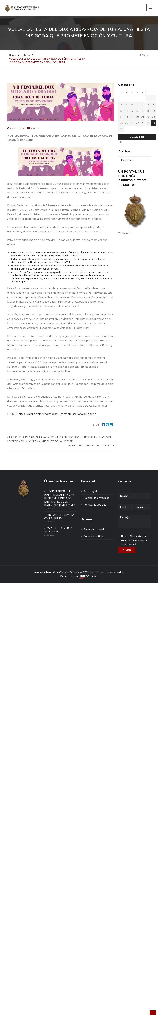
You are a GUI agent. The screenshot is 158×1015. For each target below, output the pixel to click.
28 (142, 123)
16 (153, 110)
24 (121, 123)
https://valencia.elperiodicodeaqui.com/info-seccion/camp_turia (57, 414)
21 (142, 116)
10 (121, 110)
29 (148, 123)
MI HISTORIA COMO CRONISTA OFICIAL (90, 445)
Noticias (35, 128)
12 (132, 110)
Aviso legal (90, 491)
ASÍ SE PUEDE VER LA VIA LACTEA (58, 529)
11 (126, 110)
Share (145, 54)
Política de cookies (95, 504)
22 (148, 116)
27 (137, 123)
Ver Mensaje (124, 233)
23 (153, 116)
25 (126, 123)
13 (137, 110)
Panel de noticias (94, 536)
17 (121, 116)
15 (148, 110)
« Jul (120, 141)
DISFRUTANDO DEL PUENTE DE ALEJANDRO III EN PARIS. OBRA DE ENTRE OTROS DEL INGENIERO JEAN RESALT (59, 498)
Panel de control (94, 529)
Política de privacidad (96, 498)
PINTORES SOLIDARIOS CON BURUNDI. (59, 516)
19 (132, 116)
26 (132, 123)
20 (137, 116)
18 (126, 116)
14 (142, 110)
